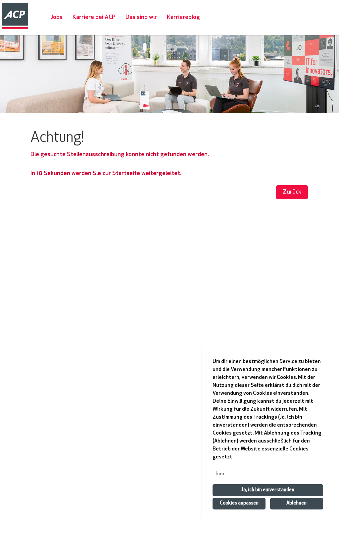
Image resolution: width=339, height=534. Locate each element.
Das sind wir (141, 17)
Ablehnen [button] (296, 503)
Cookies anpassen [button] (239, 503)
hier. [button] (220, 474)
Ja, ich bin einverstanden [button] (267, 490)
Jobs (57, 17)
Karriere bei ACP (94, 17)
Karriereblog (183, 17)
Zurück (292, 192)
